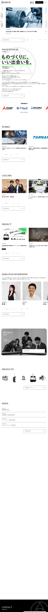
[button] (26, 40)
